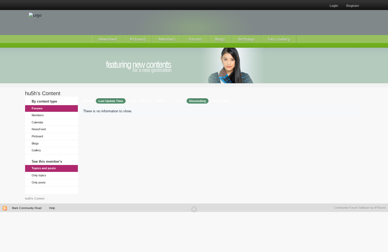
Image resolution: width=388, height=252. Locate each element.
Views (160, 101)
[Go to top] (194, 209)
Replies (146, 101)
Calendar (37, 122)
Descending (197, 101)
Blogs (35, 143)
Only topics (39, 175)
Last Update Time (110, 101)
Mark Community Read (26, 208)
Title (133, 101)
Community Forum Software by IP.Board (359, 207)
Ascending (220, 101)
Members (38, 115)
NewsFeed (39, 129)
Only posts (39, 182)
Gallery (36, 150)
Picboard (37, 136)
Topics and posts (44, 168)
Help (52, 208)
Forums (37, 108)
